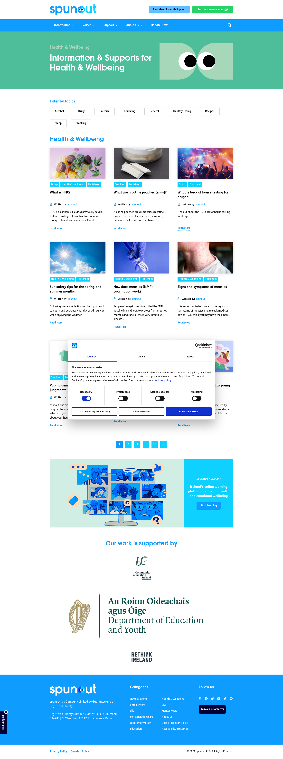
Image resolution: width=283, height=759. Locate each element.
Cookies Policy (80, 751)
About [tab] (190, 356)
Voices (87, 25)
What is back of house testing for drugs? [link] (203, 195)
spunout (72, 204)
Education (136, 729)
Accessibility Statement (175, 729)
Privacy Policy (58, 751)
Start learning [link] (208, 505)
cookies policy (162, 380)
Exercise (105, 111)
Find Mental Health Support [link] (169, 9)
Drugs (81, 111)
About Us (132, 25)
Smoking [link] (120, 184)
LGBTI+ (166, 705)
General (154, 111)
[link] (117, 493)
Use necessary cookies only (94, 411)
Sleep (58, 123)
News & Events (138, 699)
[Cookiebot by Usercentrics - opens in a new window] (197, 345)
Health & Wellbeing (173, 699)
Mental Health (170, 711)
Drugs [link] (54, 184)
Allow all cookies (188, 411)
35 (155, 444)
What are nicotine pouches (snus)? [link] (140, 192)
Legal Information (140, 723)
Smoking (81, 123)
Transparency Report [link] (101, 718)
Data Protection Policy (175, 723)
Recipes (210, 111)
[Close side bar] (6, 712)
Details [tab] (142, 356)
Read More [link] (56, 228)
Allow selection (141, 411)
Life (132, 711)
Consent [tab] (92, 356)
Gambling (129, 111)
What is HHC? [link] (60, 192)
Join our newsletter (212, 709)
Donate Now (159, 25)
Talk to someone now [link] (210, 9)
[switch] (123, 398)
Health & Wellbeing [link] (73, 184)
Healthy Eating (182, 111)
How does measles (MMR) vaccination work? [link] (133, 289)
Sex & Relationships (141, 717)
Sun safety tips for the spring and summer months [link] (75, 289)
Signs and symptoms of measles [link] (202, 287)
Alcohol (59, 111)
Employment (137, 705)
